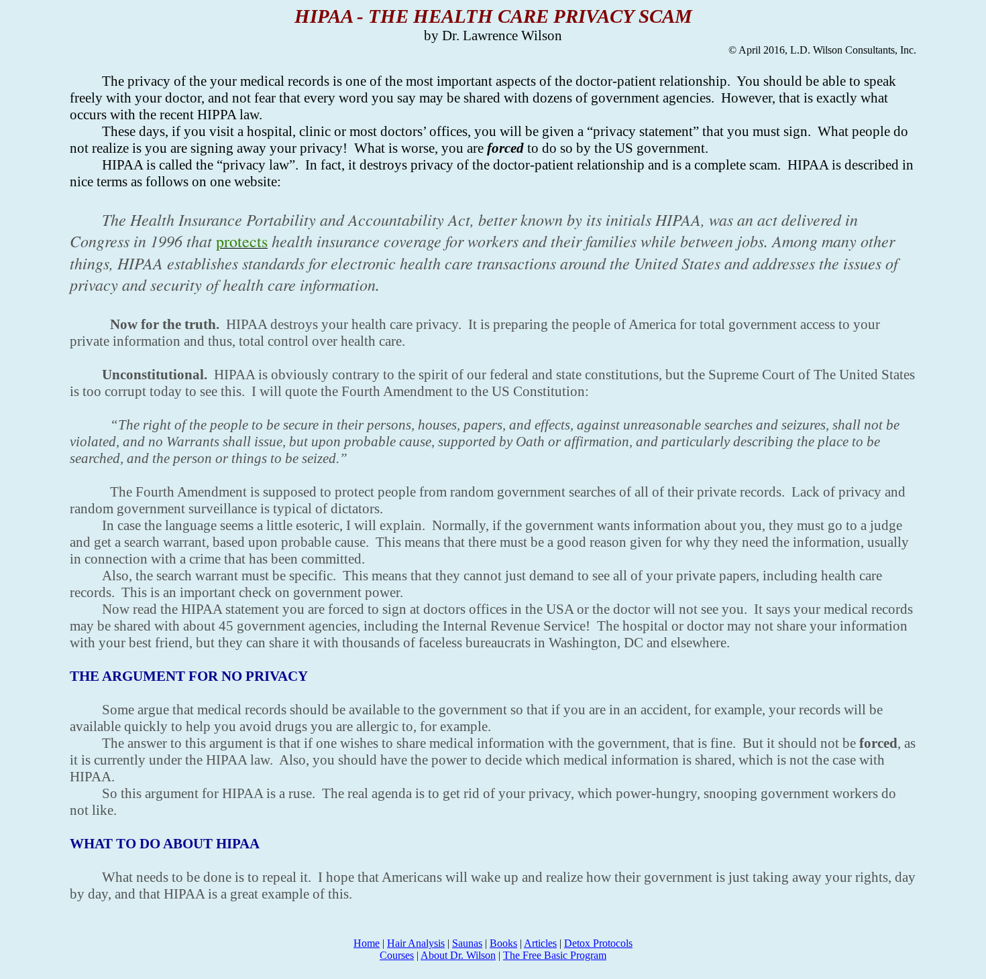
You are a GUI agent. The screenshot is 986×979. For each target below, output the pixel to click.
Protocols (598, 943)
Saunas (467, 943)
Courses (397, 955)
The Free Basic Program (554, 955)
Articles (540, 943)
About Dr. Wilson (458, 955)
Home (366, 943)
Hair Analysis (416, 943)
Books (503, 943)
